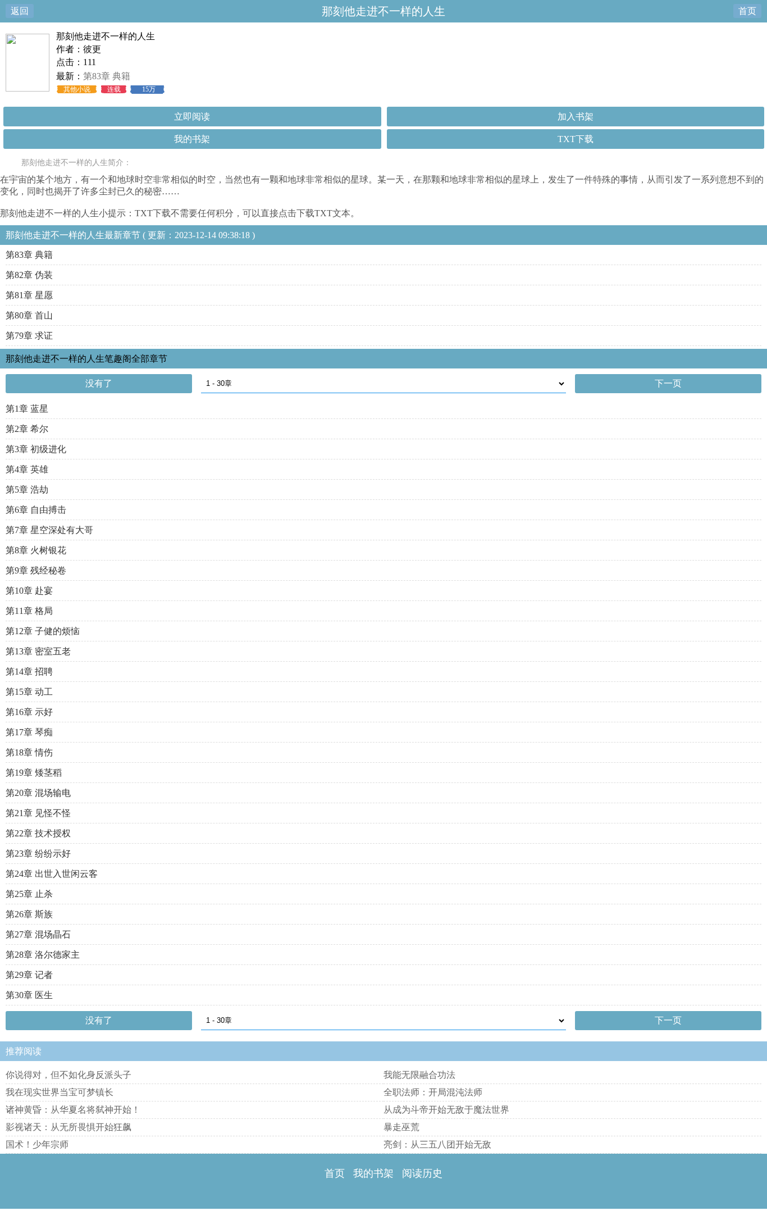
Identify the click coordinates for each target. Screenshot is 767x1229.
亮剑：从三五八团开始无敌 (437, 1144)
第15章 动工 (29, 692)
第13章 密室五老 (38, 651)
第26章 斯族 (29, 914)
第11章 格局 (29, 611)
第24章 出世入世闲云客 (52, 873)
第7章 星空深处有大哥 (49, 530)
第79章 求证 (29, 335)
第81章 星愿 (29, 295)
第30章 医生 (29, 995)
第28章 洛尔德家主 (43, 954)
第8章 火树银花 (36, 550)
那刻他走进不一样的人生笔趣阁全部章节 (86, 358)
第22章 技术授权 (38, 833)
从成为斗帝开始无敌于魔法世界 (446, 1109)
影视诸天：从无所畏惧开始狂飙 (68, 1127)
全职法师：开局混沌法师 (432, 1092)
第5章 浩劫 (27, 489)
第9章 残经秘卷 (36, 570)
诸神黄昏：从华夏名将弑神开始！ (73, 1109)
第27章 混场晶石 (38, 934)
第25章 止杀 (29, 894)
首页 (747, 11)
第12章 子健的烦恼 (43, 631)
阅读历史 (422, 1173)
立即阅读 (192, 116)
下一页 (668, 383)
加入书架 (575, 116)
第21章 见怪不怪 (38, 813)
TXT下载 (575, 139)
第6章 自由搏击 (36, 510)
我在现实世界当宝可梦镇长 (59, 1092)
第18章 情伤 (29, 752)
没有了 (98, 383)
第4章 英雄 (27, 469)
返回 (20, 11)
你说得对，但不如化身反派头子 (68, 1075)
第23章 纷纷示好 (38, 853)
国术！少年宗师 (37, 1144)
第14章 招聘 (29, 671)
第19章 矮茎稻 (34, 772)
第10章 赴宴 (29, 590)
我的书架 (192, 139)
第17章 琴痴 (29, 732)
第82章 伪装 (29, 275)
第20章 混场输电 (38, 793)
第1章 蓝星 (27, 408)
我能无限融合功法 (419, 1075)
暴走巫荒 (401, 1127)
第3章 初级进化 (36, 449)
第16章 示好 (29, 712)
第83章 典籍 (106, 76)
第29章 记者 (29, 975)
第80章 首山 (29, 315)
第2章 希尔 (27, 429)
